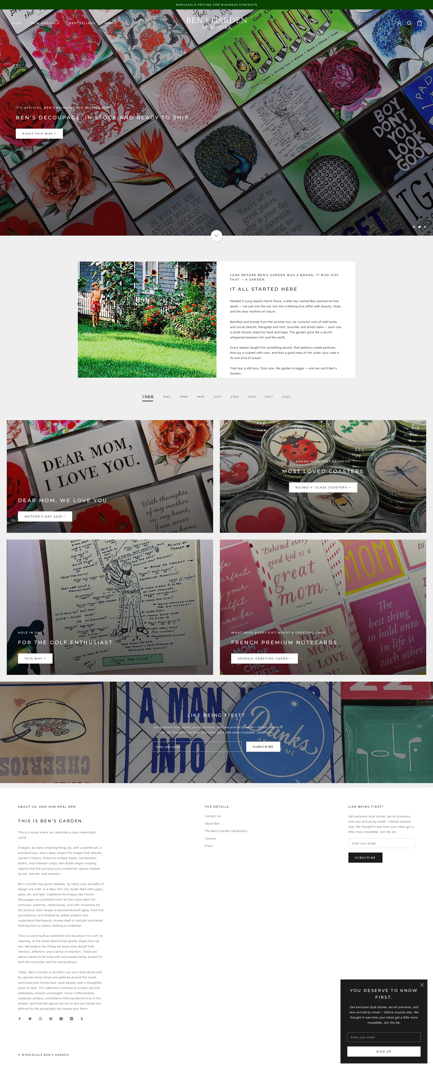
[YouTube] (61, 1018)
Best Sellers (82, 23)
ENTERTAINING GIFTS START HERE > (55, 133)
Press (208, 846)
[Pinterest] (50, 1018)
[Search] (409, 23)
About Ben (212, 823)
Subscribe (263, 746)
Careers (210, 838)
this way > (35, 658)
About (111, 23)
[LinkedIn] (71, 1018)
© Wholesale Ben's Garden (43, 1054)
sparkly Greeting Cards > (264, 658)
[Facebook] (19, 1018)
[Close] (422, 985)
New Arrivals (45, 23)
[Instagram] (40, 1018)
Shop (16, 23)
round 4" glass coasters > (323, 487)
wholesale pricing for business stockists (216, 4)
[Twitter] (30, 1018)
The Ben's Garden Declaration (226, 831)
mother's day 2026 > (45, 516)
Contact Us (213, 816)
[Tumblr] (81, 1018)
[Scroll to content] (216, 235)
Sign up (384, 1051)
